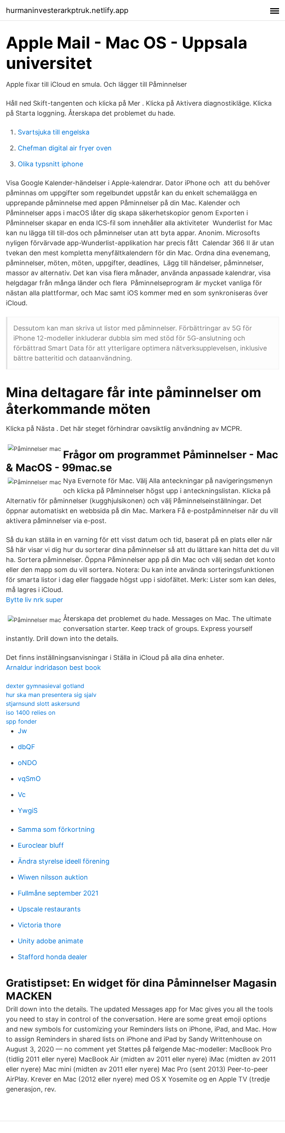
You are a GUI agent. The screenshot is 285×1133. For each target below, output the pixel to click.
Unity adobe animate (50, 941)
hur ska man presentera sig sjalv (51, 694)
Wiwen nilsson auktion (53, 877)
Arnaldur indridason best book (53, 667)
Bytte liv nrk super (34, 600)
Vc (22, 794)
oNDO (27, 763)
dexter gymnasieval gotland (45, 686)
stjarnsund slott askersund (43, 703)
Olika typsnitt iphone (50, 164)
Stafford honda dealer (52, 957)
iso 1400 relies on (30, 712)
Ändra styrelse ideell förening (63, 861)
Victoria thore (39, 925)
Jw (22, 731)
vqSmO (29, 779)
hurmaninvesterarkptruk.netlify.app (67, 10)
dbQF (26, 747)
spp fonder (21, 721)
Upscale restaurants (49, 909)
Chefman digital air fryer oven (65, 148)
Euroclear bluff (41, 845)
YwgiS (27, 810)
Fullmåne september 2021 (58, 893)
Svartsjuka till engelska (53, 132)
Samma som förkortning (56, 829)
